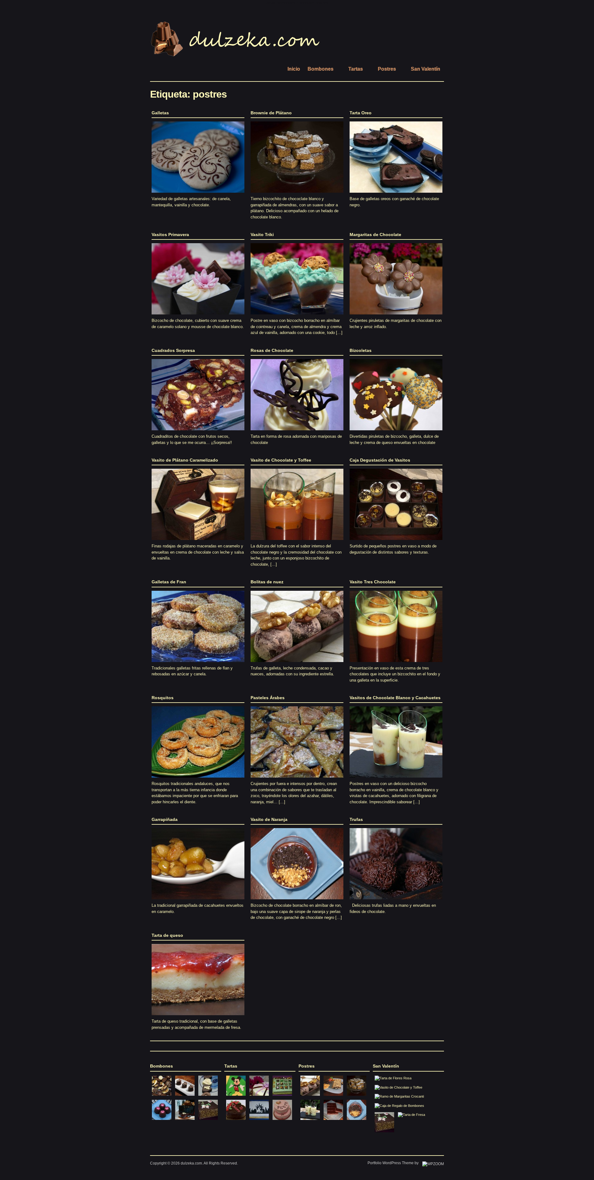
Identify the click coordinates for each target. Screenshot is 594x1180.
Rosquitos (163, 697)
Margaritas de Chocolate (375, 234)
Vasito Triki (262, 234)
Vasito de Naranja (269, 819)
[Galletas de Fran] (198, 663)
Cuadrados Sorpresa (173, 350)
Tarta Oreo (361, 112)
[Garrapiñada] (198, 901)
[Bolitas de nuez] (297, 663)
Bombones (321, 69)
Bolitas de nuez (267, 581)
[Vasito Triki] (297, 316)
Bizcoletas (361, 350)
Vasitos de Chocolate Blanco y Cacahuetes (395, 697)
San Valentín (425, 69)
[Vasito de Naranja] (297, 901)
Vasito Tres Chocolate (373, 581)
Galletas (160, 112)
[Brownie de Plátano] (297, 194)
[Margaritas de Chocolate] (396, 316)
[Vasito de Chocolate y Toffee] (297, 541)
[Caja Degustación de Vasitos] (396, 541)
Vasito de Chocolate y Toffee (281, 460)
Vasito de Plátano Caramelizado (185, 460)
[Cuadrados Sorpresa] (198, 432)
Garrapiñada (165, 819)
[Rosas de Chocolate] (297, 432)
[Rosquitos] (198, 779)
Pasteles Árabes (268, 697)
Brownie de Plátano (271, 112)
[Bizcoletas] (396, 432)
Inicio (293, 69)
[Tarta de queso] (198, 1017)
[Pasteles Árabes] (297, 779)
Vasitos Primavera (170, 234)
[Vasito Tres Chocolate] (396, 663)
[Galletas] (198, 194)
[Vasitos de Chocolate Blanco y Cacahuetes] (396, 779)
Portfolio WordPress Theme (391, 1163)
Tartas (355, 69)
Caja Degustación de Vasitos (380, 460)
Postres (387, 69)
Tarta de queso (167, 935)
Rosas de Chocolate (272, 350)
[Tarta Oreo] (396, 194)
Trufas (356, 819)
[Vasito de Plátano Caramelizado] (198, 541)
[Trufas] (396, 901)
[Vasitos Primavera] (198, 316)
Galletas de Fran (169, 581)
